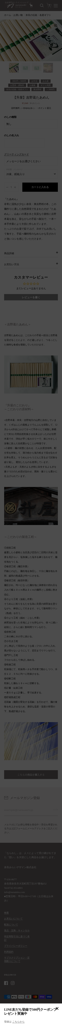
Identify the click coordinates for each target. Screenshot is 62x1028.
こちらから (18, 1021)
